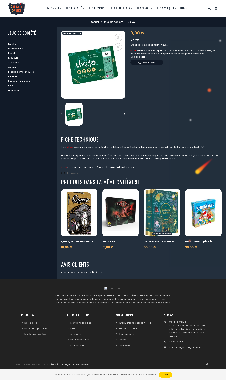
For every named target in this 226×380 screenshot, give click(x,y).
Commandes (127, 334)
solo (10, 85)
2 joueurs (13, 57)
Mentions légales (80, 322)
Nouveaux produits (35, 328)
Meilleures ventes (35, 334)
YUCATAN (108, 241)
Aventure (13, 67)
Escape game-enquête (21, 71)
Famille (12, 44)
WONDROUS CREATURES (159, 241)
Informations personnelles (135, 322)
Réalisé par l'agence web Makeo (69, 364)
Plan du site (77, 345)
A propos (76, 334)
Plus (182, 8)
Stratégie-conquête (19, 81)
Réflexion (13, 76)
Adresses (124, 345)
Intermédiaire (15, 48)
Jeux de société (22, 33)
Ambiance (14, 62)
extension (13, 90)
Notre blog (31, 322)
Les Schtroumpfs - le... (199, 241)
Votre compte (125, 315)
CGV (73, 328)
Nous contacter (79, 339)
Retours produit (128, 328)
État (64, 172)
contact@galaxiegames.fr (185, 347)
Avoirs (122, 339)
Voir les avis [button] (149, 62)
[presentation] (61, 114)
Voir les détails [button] (139, 56)
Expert (11, 53)
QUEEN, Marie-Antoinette (77, 241)
